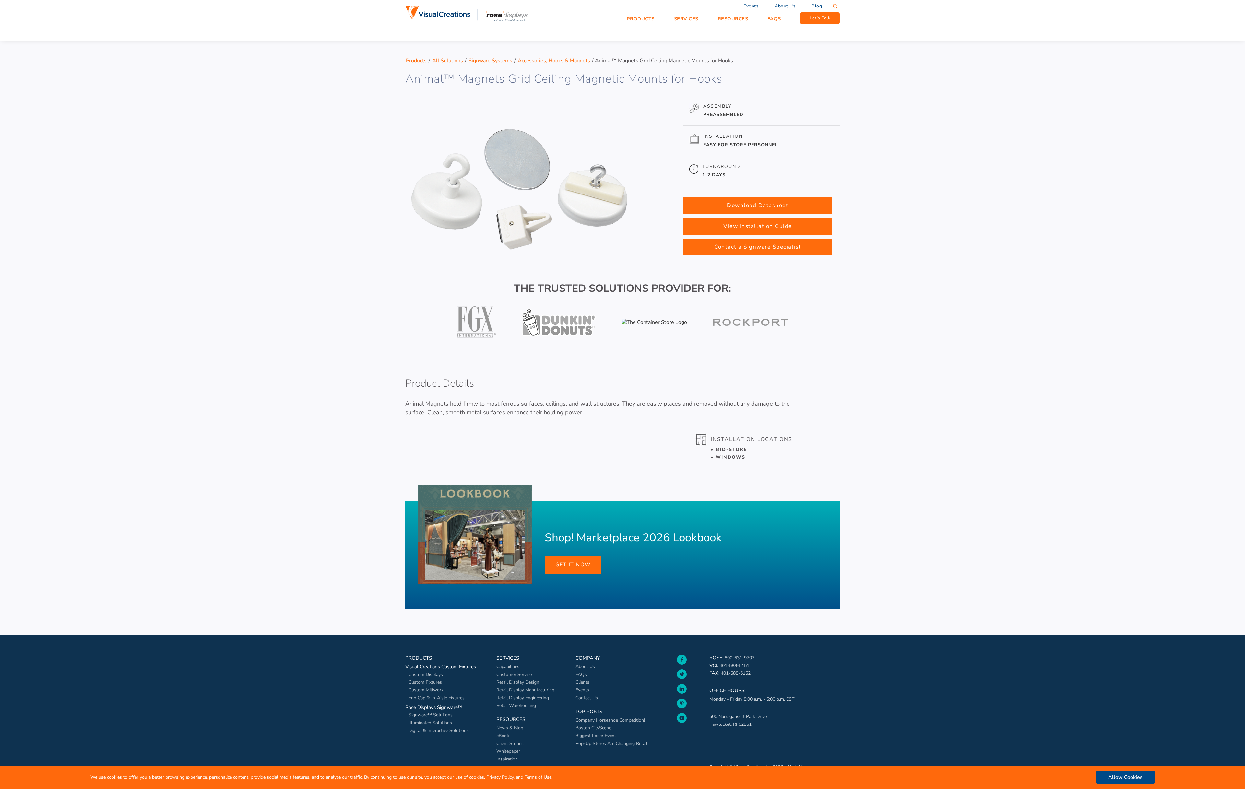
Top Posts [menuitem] (588, 711)
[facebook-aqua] (682, 666)
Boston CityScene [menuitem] (593, 728)
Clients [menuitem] (582, 682)
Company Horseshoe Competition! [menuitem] (610, 720)
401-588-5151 (734, 666)
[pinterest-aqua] (682, 709)
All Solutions (447, 60)
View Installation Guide (757, 226)
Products (416, 60)
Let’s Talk (820, 18)
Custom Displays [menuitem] (426, 674)
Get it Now (573, 564)
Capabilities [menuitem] (507, 667)
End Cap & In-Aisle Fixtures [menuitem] (437, 698)
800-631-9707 (739, 658)
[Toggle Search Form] (835, 6)
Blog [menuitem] (817, 6)
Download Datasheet (757, 205)
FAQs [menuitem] (581, 674)
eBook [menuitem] (502, 736)
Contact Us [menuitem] (586, 698)
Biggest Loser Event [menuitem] (595, 736)
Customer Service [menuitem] (514, 674)
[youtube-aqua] (682, 724)
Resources (733, 19)
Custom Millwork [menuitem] (426, 690)
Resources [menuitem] (510, 719)
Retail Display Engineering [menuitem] (522, 698)
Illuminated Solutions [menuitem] (430, 723)
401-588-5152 (736, 673)
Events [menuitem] (750, 6)
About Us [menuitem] (785, 6)
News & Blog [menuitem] (509, 728)
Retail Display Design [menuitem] (517, 682)
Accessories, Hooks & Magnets (554, 60)
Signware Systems (490, 60)
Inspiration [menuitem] (507, 759)
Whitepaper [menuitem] (508, 751)
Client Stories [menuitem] (510, 743)
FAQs (774, 19)
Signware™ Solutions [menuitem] (431, 715)
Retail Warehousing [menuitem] (516, 705)
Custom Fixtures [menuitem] (425, 682)
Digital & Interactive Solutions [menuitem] (439, 730)
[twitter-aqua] (682, 680)
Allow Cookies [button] (1125, 777)
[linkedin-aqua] (682, 695)
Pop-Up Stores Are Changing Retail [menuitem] (611, 743)
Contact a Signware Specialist (757, 247)
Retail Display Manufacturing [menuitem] (525, 690)
